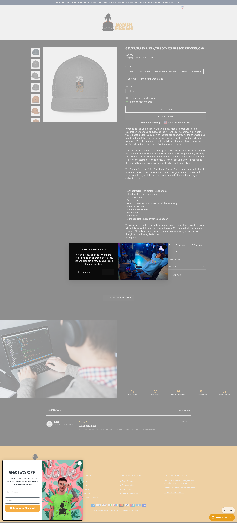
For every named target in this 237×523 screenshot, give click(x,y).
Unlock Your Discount (22, 508)
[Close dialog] (79, 463)
